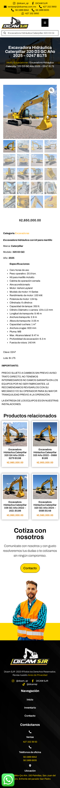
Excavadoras (21, 62)
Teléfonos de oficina (30, 752)
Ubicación (30, 770)
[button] (51, 90)
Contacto (30, 715)
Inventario (30, 707)
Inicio (9, 62)
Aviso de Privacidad (37, 675)
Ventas (30, 737)
